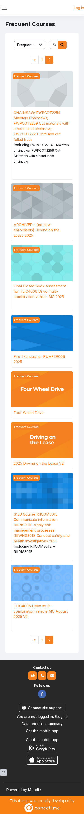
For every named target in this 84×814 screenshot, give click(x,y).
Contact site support (45, 708)
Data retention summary (42, 723)
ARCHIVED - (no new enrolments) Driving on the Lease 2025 (36, 230)
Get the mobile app (42, 731)
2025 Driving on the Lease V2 (39, 463)
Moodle (34, 789)
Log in (79, 8)
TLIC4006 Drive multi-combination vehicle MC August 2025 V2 (41, 611)
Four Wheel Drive (29, 412)
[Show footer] (3, 772)
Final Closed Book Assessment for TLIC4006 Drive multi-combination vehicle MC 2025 (40, 291)
